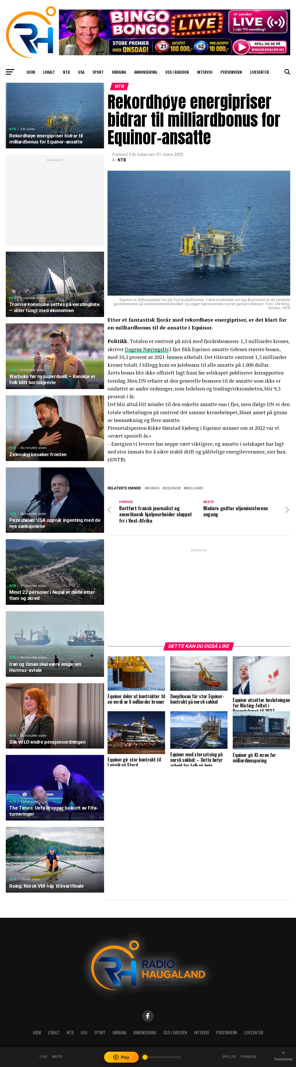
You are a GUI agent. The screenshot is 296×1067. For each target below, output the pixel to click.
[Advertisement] (55, 203)
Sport (98, 72)
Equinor (173, 488)
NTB (66, 72)
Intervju (204, 72)
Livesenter (259, 72)
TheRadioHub (283, 1059)
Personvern (231, 72)
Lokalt (49, 72)
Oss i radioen (177, 72)
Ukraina (119, 72)
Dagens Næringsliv (147, 349)
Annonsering (145, 72)
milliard (194, 488)
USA (81, 72)
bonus (153, 488)
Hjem (31, 72)
